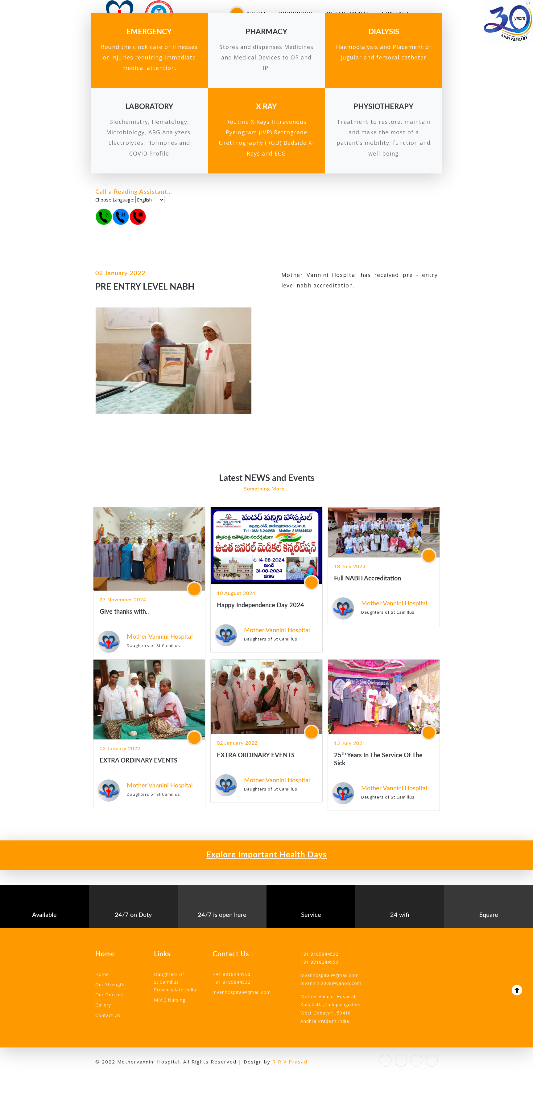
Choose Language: (114, 200)
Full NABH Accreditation (367, 578)
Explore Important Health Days (266, 855)
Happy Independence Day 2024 (260, 605)
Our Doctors (109, 995)
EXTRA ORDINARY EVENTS (138, 761)
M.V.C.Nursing (169, 1000)
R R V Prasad (290, 1062)
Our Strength (110, 984)
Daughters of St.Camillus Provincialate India (175, 982)
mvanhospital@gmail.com (242, 992)
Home (102, 974)
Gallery (103, 1005)
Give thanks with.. (124, 612)
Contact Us (108, 1015)
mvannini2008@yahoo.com (331, 983)
